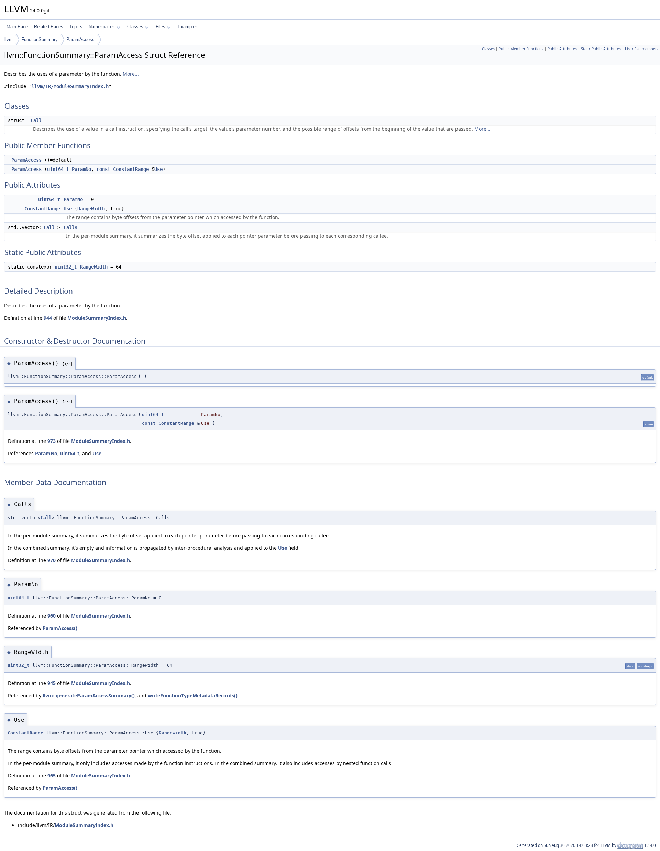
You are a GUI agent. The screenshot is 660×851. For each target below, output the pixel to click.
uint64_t (58, 169)
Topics (75, 26)
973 (51, 441)
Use (158, 169)
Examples (188, 26)
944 (48, 318)
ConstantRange (131, 169)
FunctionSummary (39, 39)
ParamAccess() (60, 628)
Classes (135, 26)
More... (131, 73)
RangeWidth (91, 208)
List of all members (641, 48)
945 (51, 683)
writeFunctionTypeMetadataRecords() (193, 695)
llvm (8, 39)
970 (51, 560)
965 (51, 775)
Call (36, 120)
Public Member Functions (521, 48)
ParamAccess (80, 39)
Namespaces (102, 26)
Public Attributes (562, 48)
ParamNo (81, 169)
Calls (70, 227)
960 (51, 615)
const (103, 169)
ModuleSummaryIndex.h (96, 318)
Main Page (17, 26)
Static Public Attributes (601, 48)
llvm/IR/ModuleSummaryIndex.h (70, 86)
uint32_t (66, 267)
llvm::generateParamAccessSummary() (89, 695)
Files (160, 26)
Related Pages (48, 26)
